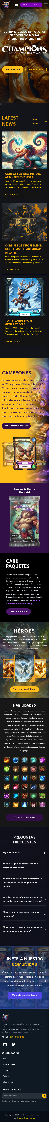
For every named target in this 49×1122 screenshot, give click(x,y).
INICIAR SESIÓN (31, 5)
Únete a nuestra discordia (27, 995)
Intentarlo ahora (9, 1082)
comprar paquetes (18, 612)
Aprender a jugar (9, 1064)
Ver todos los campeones (16, 426)
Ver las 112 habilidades (24, 817)
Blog (4, 1058)
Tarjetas (6, 1076)
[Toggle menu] (46, 5)
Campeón (6, 1070)
